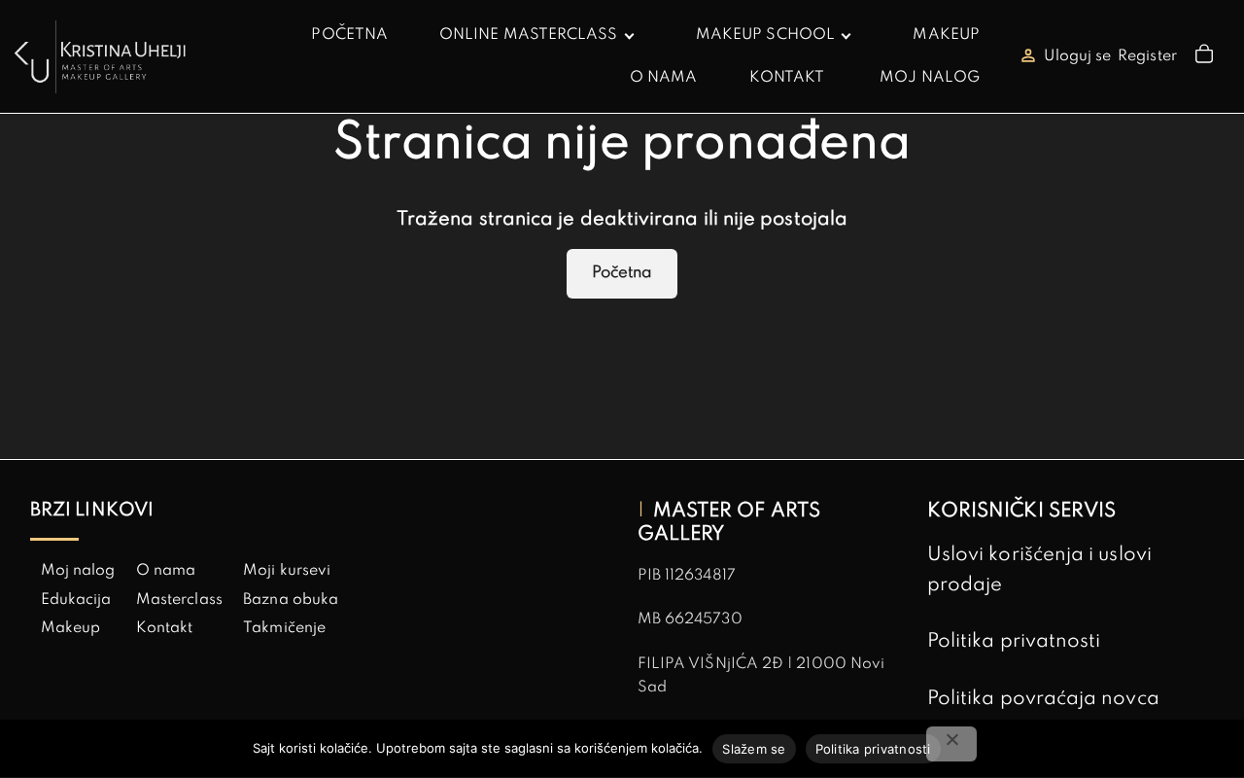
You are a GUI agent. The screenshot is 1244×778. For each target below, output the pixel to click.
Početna (622, 273)
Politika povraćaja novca (1043, 699)
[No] (951, 743)
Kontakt (164, 628)
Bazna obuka (290, 600)
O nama (165, 571)
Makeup (70, 628)
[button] (1207, 57)
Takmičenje (284, 628)
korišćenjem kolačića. (638, 748)
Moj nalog (78, 571)
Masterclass (179, 600)
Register (1147, 56)
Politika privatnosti (1014, 642)
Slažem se (753, 749)
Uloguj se (1077, 56)
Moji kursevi (286, 571)
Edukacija (76, 600)
